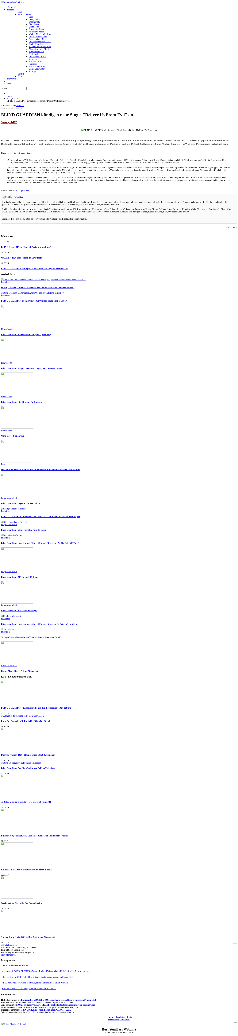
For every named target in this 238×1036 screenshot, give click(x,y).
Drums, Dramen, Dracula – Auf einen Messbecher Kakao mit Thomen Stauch (37, 287)
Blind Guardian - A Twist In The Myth (19, 610)
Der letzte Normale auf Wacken (15, 965)
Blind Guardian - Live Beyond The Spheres (21, 402)
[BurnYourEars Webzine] (12, 2)
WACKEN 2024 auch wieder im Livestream (21, 258)
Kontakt (109, 1017)
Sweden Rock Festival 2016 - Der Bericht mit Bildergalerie (28, 937)
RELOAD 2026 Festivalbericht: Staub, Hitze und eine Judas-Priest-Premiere (35, 983)
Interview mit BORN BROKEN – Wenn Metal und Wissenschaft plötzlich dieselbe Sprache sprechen (46, 971)
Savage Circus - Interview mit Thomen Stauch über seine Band (30, 637)
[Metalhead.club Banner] (9, 945)
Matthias (20, 105)
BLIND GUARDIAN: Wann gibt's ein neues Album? (26, 247)
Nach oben (232, 227)
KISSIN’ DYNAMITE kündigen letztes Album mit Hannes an (29, 988)
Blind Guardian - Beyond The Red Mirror (21, 503)
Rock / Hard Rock (9, 665)
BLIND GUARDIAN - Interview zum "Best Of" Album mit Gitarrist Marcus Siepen (40, 516)
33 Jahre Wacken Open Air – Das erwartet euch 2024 (26, 802)
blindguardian (23, 190)
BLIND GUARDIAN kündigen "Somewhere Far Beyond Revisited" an (34, 268)
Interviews (5, 282)
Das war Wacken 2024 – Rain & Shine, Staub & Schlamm (28, 755)
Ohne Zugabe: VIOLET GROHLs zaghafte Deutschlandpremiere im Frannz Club (37, 977)
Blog (3, 464)
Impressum (125, 1019)
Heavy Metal (6, 329)
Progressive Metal (9, 498)
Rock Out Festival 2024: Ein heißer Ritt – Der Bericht (26, 721)
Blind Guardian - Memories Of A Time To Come (23, 530)
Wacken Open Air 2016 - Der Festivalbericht (22, 903)
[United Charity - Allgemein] (14, 1024)
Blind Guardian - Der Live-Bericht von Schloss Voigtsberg (28, 768)
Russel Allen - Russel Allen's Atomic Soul (20, 671)
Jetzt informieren (8, 955)
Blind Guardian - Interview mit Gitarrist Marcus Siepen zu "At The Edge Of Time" (40, 543)
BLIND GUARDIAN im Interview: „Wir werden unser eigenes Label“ (34, 301)
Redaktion (120, 1017)
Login (129, 1017)
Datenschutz (113, 1019)
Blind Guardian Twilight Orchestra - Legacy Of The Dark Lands (31, 368)
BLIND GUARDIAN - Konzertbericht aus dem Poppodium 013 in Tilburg (36, 708)
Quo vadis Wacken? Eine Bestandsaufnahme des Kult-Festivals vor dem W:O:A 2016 (40, 469)
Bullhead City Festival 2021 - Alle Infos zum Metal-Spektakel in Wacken (34, 836)
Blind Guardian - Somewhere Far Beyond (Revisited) (26, 334)
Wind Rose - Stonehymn (12, 436)
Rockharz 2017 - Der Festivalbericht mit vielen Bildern (26, 869)
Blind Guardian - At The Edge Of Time (19, 577)
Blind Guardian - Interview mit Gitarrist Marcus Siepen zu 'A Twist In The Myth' (39, 624)
